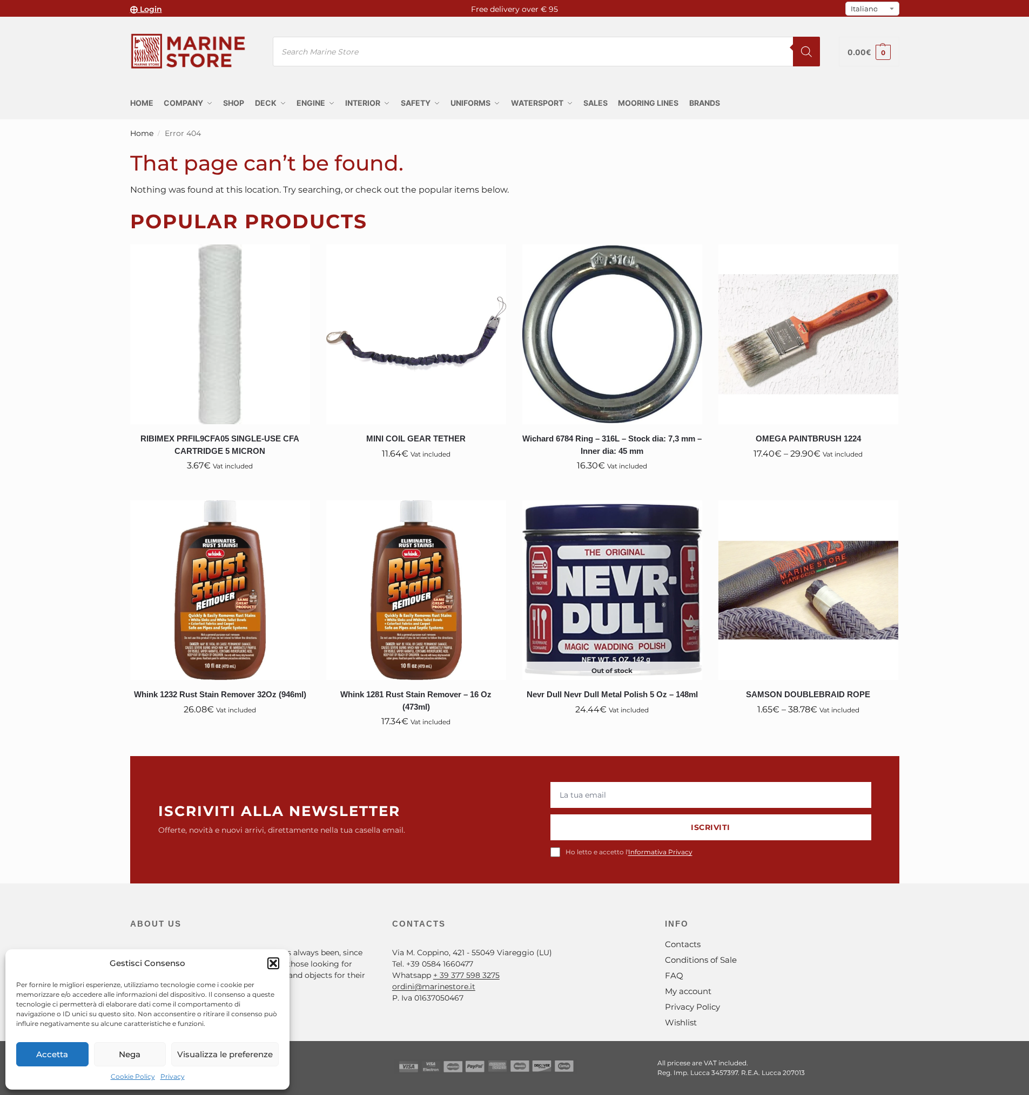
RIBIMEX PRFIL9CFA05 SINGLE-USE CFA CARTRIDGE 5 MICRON (219, 444)
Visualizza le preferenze (225, 1054)
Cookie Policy (133, 1076)
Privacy (172, 1076)
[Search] (806, 51)
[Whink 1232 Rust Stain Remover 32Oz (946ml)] (220, 590)
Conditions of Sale (701, 960)
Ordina (612, 733)
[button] (273, 963)
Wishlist (681, 1022)
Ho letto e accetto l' (629, 852)
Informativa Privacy (660, 852)
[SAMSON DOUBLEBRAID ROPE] (808, 590)
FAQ (674, 975)
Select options (808, 477)
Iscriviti (710, 827)
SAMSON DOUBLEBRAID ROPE (808, 694)
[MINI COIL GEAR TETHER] (416, 334)
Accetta (52, 1054)
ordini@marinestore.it (433, 986)
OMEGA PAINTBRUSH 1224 (808, 438)
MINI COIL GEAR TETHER (416, 438)
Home (141, 133)
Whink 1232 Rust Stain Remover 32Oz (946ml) (220, 694)
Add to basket (220, 489)
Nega (129, 1054)
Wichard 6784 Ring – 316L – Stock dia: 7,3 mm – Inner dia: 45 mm (612, 444)
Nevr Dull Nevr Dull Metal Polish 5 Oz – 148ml (612, 694)
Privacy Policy (692, 1007)
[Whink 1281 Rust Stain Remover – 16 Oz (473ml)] (416, 590)
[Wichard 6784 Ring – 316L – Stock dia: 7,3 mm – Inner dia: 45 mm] (612, 334)
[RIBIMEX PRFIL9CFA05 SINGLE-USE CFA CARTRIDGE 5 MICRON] (220, 334)
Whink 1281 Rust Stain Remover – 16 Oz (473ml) (416, 700)
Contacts (683, 944)
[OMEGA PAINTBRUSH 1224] (808, 334)
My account (688, 991)
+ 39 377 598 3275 (466, 975)
